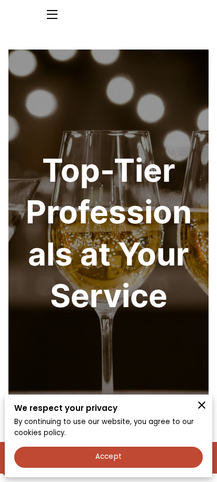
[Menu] (51, 14)
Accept (108, 456)
